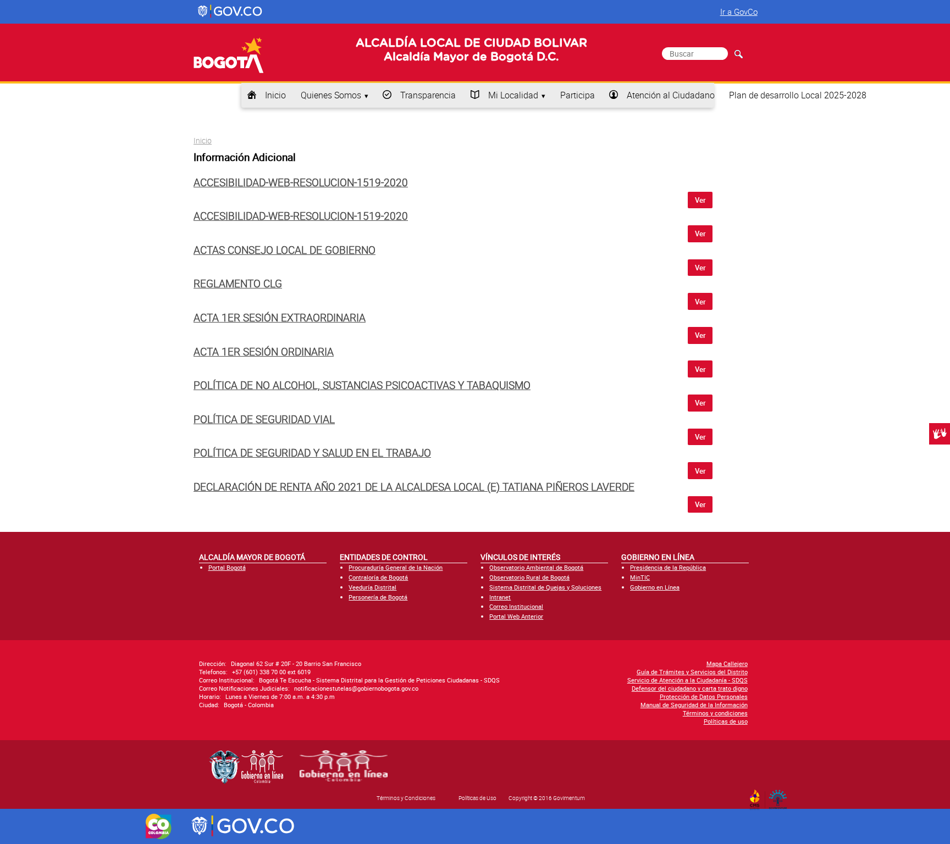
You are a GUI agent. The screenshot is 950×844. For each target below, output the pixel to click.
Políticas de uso (726, 721)
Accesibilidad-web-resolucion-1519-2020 (301, 182)
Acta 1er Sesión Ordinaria (264, 352)
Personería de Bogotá (378, 597)
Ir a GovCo (739, 11)
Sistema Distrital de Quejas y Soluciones (545, 587)
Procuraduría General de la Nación (396, 567)
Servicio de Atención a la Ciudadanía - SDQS (687, 680)
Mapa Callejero (727, 663)
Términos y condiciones (715, 713)
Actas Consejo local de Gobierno (284, 250)
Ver (700, 200)
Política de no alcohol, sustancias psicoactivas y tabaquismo (362, 385)
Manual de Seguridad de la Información (694, 705)
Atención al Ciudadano (671, 95)
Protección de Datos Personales (704, 696)
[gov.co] (230, 11)
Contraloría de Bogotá (378, 577)
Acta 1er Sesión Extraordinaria (280, 317)
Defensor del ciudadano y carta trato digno (690, 688)
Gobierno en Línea (655, 587)
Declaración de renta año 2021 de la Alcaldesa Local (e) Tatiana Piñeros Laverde (414, 487)
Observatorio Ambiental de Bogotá (536, 567)
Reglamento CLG (238, 283)
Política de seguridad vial (264, 419)
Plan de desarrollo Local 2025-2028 (797, 95)
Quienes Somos (331, 95)
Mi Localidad (513, 95)
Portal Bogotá (227, 567)
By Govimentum (780, 796)
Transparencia (428, 95)
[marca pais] (158, 826)
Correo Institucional (516, 606)
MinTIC (640, 577)
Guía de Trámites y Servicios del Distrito (692, 672)
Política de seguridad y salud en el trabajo (312, 453)
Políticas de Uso (477, 798)
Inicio (275, 95)
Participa (577, 95)
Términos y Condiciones (406, 798)
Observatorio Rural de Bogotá (529, 577)
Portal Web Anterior (516, 616)
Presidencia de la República (668, 567)
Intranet (500, 597)
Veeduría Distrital (372, 587)
